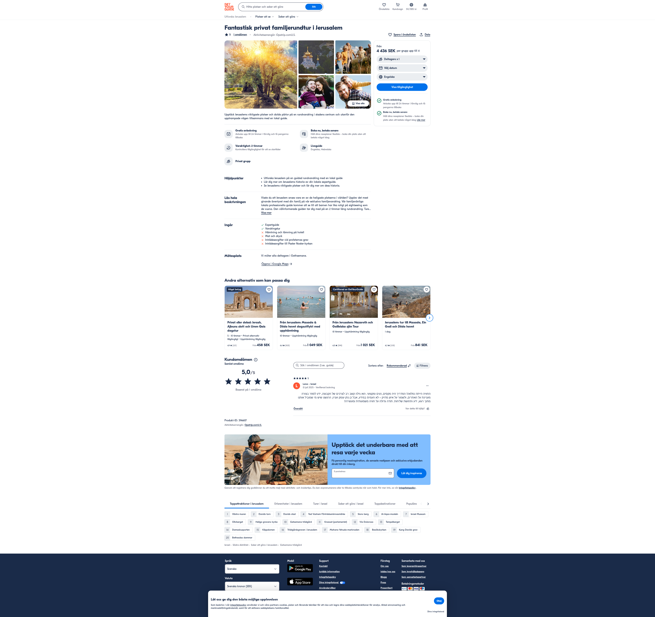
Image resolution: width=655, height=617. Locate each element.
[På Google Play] (300, 568)
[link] (248, 318)
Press (383, 582)
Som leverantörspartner (414, 566)
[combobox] (271, 7)
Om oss (385, 566)
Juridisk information (329, 571)
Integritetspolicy (407, 487)
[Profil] (425, 5)
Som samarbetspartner (414, 577)
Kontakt (323, 566)
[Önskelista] (384, 5)
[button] (235, 35)
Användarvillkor (327, 587)
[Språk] (411, 5)
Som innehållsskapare (413, 571)
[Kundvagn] (398, 5)
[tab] (246, 503)
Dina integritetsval (329, 582)
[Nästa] (429, 318)
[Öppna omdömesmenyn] (427, 385)
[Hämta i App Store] (300, 582)
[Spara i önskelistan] (269, 289)
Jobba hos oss (388, 571)
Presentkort (386, 587)
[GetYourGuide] (229, 6)
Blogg (384, 577)
